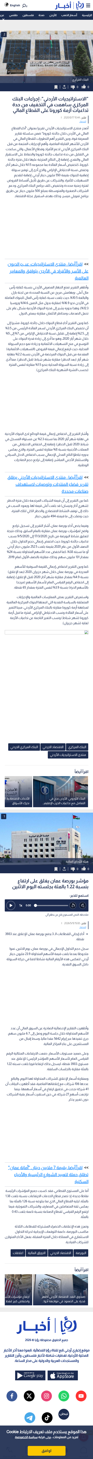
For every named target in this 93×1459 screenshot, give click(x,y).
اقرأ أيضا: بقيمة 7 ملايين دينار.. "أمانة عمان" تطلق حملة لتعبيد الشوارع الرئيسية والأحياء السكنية (48, 1174)
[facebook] (11, 1396)
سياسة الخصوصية (26, 1437)
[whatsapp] (63, 1396)
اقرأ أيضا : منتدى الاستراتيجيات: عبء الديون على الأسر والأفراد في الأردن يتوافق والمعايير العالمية (48, 271)
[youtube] (81, 1396)
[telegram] (29, 1417)
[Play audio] (11, 905)
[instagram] (46, 1396)
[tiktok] (47, 1417)
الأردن (52, 15)
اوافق (46, 1451)
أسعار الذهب (69, 15)
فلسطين (28, 15)
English (15, 5)
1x (20, 905)
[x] (29, 1396)
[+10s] (83, 905)
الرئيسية (87, 15)
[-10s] (73, 905)
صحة (41, 15)
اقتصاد (82, 121)
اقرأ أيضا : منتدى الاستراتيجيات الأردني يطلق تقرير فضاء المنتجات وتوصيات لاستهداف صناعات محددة (47, 484)
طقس (13, 15)
